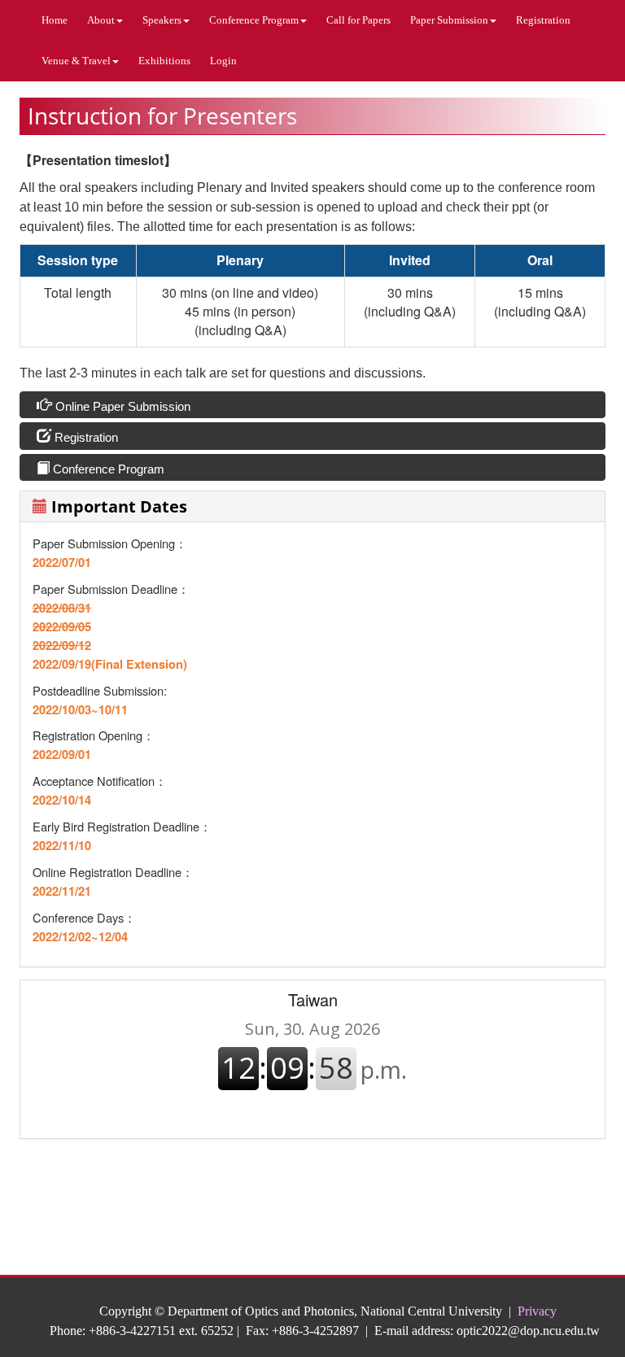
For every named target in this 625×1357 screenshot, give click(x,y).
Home (55, 20)
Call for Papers (358, 20)
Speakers (161, 20)
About (101, 20)
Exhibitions (164, 61)
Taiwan (313, 999)
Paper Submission (449, 20)
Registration (543, 20)
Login (223, 61)
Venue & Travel (76, 61)
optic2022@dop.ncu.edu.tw (528, 1330)
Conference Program (254, 20)
